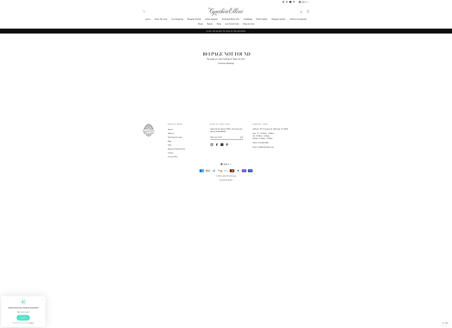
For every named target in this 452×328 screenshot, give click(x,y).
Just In (148, 19)
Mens (219, 23)
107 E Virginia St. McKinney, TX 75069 (274, 129)
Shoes (200, 23)
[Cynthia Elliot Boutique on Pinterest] (227, 144)
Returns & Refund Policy (176, 149)
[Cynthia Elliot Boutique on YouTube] (222, 144)
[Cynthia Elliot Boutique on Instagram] (211, 144)
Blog (169, 141)
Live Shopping (177, 19)
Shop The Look (161, 19)
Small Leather (261, 19)
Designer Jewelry (278, 19)
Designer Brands (194, 19)
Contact (170, 153)
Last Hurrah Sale (232, 23)
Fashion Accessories (298, 19)
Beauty (209, 23)
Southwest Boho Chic (231, 19)
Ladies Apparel (211, 19)
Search (170, 129)
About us (171, 133)
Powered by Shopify (226, 180)
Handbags (248, 19)
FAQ (169, 145)
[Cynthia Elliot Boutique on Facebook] (216, 144)
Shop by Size (248, 23)
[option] (226, 31)
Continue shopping (226, 63)
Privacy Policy (173, 156)
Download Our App (175, 137)
